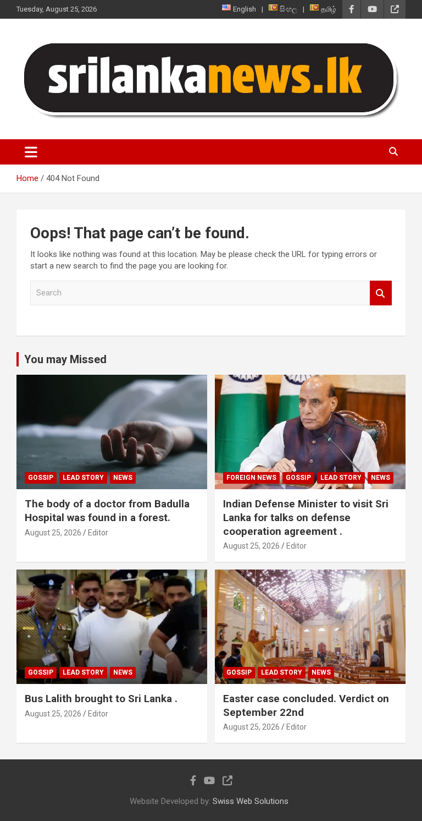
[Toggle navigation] (31, 152)
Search (381, 293)
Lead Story (83, 477)
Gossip (40, 477)
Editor (98, 532)
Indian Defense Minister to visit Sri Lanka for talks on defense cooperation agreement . (305, 517)
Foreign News (251, 477)
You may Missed (65, 359)
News (122, 477)
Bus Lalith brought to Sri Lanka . (101, 698)
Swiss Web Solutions (250, 801)
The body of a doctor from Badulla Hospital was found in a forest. (107, 510)
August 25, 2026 (53, 532)
